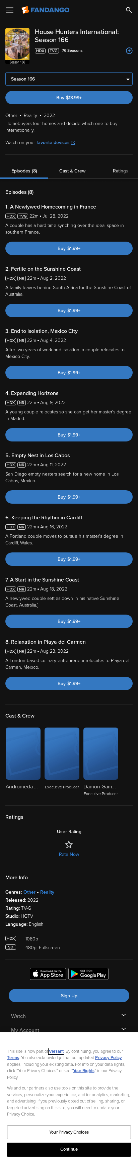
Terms (13, 1057)
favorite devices (53, 142)
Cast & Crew (72, 171)
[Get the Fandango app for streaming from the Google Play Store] (88, 975)
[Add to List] (129, 50)
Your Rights (83, 1070)
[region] (69, 1096)
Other (29, 892)
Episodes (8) (24, 171)
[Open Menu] (9, 10)
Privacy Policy (108, 1057)
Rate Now (69, 854)
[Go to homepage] (46, 10)
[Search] (129, 10)
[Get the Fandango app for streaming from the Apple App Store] (47, 975)
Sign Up (69, 996)
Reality (47, 892)
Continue (69, 1149)
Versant (56, 1051)
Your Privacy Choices (69, 1132)
